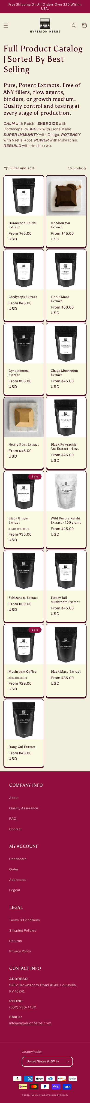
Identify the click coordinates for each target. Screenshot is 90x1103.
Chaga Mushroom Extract (64, 373)
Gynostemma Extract (19, 373)
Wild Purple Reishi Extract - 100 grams (66, 520)
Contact (15, 829)
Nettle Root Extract (24, 444)
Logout (14, 890)
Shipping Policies (22, 930)
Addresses (17, 879)
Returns (15, 941)
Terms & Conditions (24, 920)
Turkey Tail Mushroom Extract (65, 600)
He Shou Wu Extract (60, 225)
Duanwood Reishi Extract (22, 225)
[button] (6, 26)
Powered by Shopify (57, 1095)
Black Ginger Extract (19, 520)
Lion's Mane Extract (60, 299)
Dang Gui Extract (22, 747)
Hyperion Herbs (39, 1095)
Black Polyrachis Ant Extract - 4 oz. (65, 446)
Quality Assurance (23, 808)
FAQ (12, 818)
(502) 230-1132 (22, 1007)
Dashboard (18, 859)
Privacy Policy (20, 951)
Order (13, 869)
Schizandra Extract (23, 598)
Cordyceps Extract (23, 297)
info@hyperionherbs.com (30, 1023)
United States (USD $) (43, 1061)
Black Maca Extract (66, 671)
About (14, 798)
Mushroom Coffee (23, 671)
